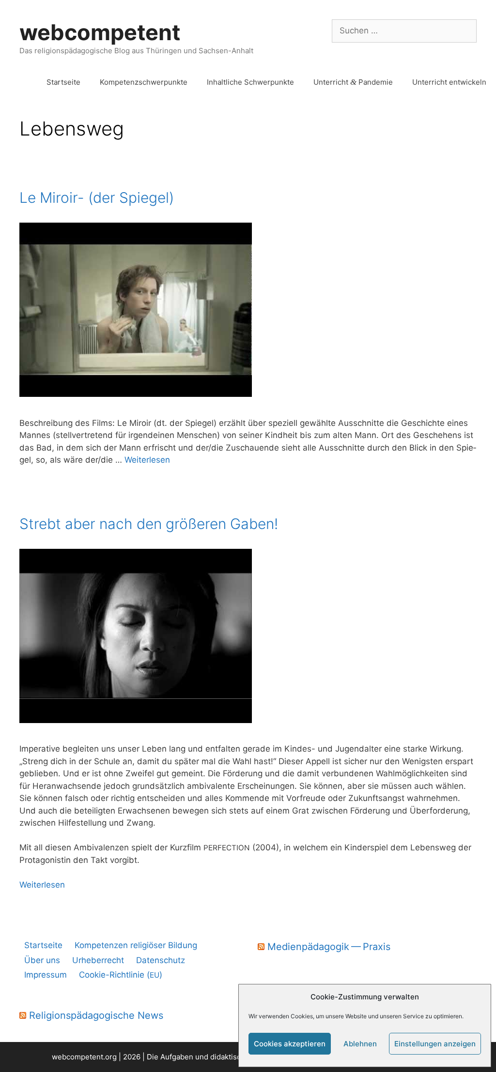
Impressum (45, 975)
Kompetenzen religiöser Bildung (136, 945)
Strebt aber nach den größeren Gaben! (148, 523)
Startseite (63, 82)
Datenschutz (160, 960)
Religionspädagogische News (96, 1015)
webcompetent (99, 32)
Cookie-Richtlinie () (120, 975)
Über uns (42, 960)
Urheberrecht (98, 960)
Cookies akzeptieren (290, 1043)
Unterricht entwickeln (449, 82)
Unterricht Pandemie (353, 82)
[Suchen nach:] (404, 30)
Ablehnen (360, 1043)
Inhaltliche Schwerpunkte (250, 82)
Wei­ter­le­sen (147, 460)
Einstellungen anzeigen (435, 1043)
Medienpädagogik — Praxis (328, 946)
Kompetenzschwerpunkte (143, 82)
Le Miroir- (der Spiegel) (96, 197)
